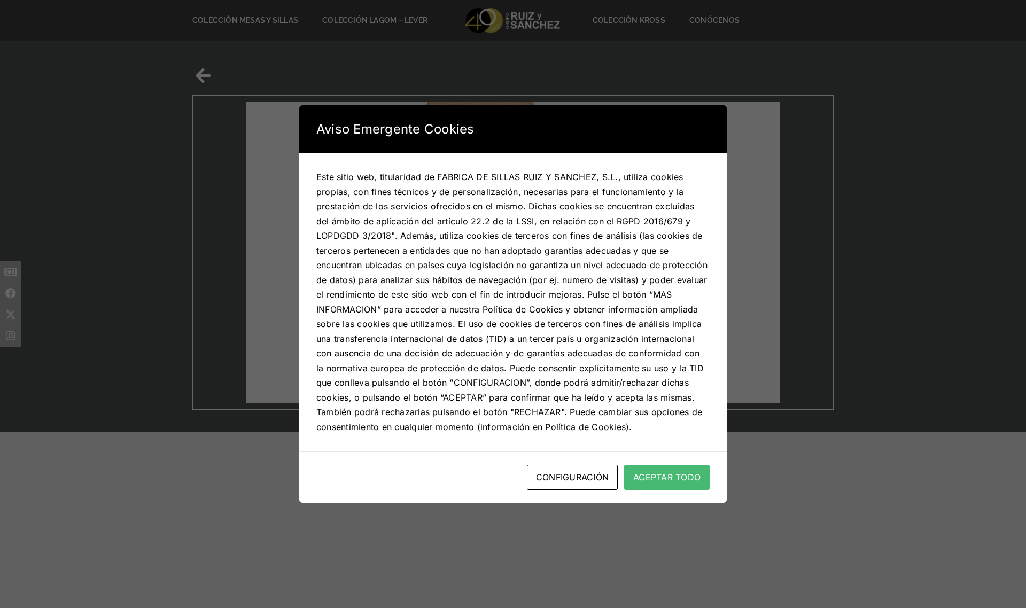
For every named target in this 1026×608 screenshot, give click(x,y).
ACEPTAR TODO (667, 477)
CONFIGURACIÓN (572, 477)
